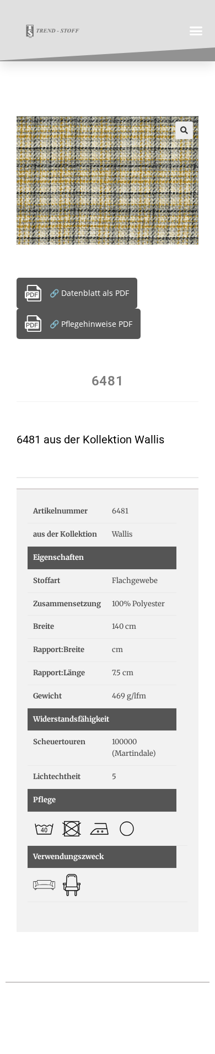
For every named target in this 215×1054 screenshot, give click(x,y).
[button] (196, 30)
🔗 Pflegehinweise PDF (91, 324)
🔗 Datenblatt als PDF (89, 293)
